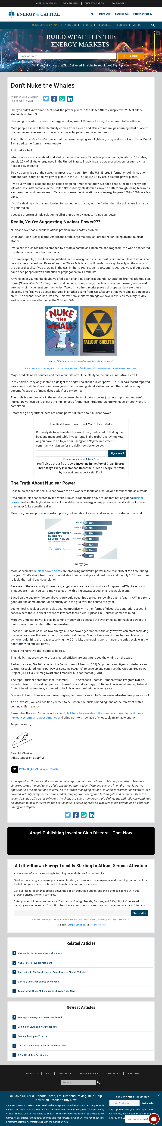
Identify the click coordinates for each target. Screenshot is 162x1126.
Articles (70, 25)
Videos (137, 25)
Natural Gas (122, 14)
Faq (48, 1073)
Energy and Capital (76, 925)
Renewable (104, 14)
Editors (122, 25)
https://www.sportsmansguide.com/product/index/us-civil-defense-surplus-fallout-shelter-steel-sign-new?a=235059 (80, 368)
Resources (104, 25)
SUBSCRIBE (131, 56)
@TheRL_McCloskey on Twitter (39, 769)
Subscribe (139, 913)
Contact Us (30, 1073)
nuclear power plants (48, 571)
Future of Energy (142, 14)
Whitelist (65, 1073)
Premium (133, 1073)
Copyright (113, 1073)
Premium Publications (45, 25)
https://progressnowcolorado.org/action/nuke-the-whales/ (85, 361)
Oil (92, 14)
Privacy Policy (99, 925)
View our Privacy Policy (88, 459)
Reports (87, 25)
